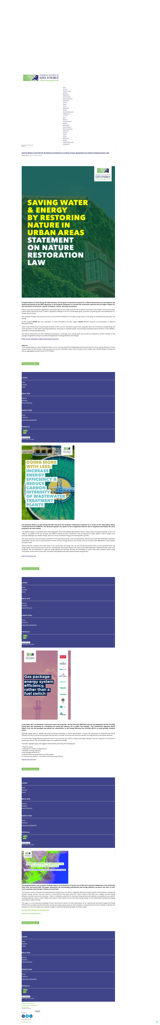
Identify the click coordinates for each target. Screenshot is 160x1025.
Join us (64, 136)
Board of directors (27, 403)
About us (65, 119)
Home (64, 117)
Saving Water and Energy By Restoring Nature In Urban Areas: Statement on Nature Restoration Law (65, 153)
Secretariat (25, 1007)
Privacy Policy (26, 437)
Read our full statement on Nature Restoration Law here (40, 339)
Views (23, 382)
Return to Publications (30, 364)
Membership (66, 108)
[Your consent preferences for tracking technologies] (157, 1022)
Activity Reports (67, 97)
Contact (65, 110)
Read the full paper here (29, 556)
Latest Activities (33, 155)
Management (66, 95)
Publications (66, 100)
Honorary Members (28, 1003)
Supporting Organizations (30, 1005)
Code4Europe (66, 144)
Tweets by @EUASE (26, 1022)
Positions (24, 384)
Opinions (65, 102)
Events (64, 134)
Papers (40, 155)
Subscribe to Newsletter (29, 420)
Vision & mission (67, 91)
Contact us (25, 417)
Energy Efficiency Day (68, 142)
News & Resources (68, 129)
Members (65, 93)
